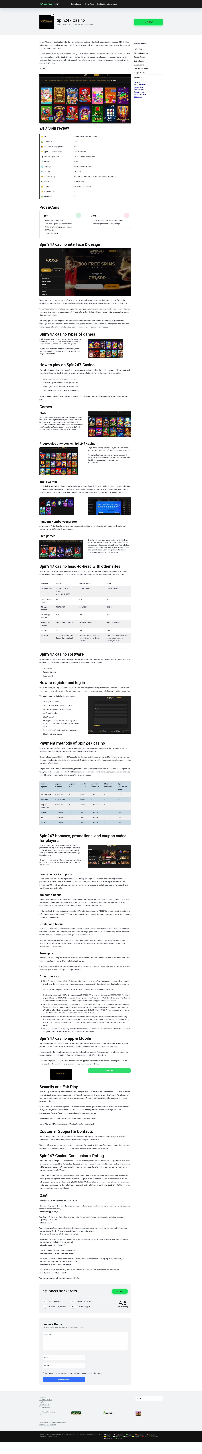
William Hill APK (140, 95)
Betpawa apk (139, 90)
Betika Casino (139, 61)
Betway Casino (139, 57)
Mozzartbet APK (140, 85)
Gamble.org (47, 1412)
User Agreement (45, 1407)
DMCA (41, 1402)
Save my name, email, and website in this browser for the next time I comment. (73, 1373)
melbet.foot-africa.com (47, 1425)
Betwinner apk (139, 92)
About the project (45, 1400)
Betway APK (138, 87)
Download (109, 1070)
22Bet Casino (139, 65)
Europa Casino (139, 73)
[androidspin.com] (49, 3)
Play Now (148, 22)
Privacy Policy (44, 1405)
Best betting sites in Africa (107, 4)
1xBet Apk (138, 82)
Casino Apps (89, 4)
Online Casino (76, 4)
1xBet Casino (139, 49)
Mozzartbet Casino (141, 53)
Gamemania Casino (141, 69)
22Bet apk (138, 97)
